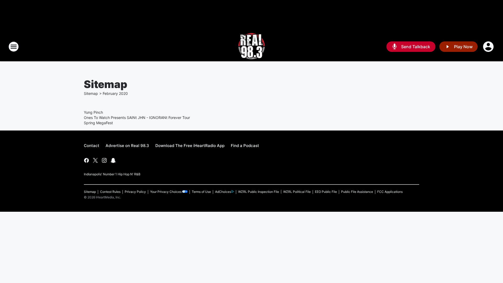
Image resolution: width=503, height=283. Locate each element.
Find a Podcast (245, 145)
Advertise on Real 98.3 (127, 145)
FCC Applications (390, 192)
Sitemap (91, 93)
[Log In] (489, 46)
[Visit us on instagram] (104, 160)
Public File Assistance (357, 192)
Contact (91, 145)
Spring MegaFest (98, 123)
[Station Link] (251, 46)
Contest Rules (110, 192)
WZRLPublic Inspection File (258, 192)
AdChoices (223, 192)
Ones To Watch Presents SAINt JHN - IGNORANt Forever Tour (137, 117)
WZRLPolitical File (297, 192)
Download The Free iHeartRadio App (190, 145)
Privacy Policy (135, 192)
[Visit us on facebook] (86, 160)
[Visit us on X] (95, 160)
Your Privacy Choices (166, 192)
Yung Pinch (93, 112)
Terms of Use (201, 192)
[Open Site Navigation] (13, 46)
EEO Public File (326, 192)
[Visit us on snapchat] (113, 160)
